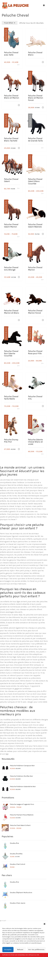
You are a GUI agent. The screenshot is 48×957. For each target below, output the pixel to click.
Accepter (8, 949)
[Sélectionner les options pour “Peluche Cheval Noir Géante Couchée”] (18, 366)
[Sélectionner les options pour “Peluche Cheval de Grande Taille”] (42, 148)
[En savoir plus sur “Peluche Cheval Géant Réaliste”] (43, 234)
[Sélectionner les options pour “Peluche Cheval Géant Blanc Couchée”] (42, 194)
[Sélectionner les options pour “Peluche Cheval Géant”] (18, 188)
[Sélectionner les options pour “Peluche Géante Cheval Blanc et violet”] (42, 454)
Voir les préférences (36, 949)
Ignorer (45, 955)
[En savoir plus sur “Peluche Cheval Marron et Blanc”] (19, 320)
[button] (44, 924)
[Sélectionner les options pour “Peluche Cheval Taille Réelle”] (18, 409)
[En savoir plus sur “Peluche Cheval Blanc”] (43, 62)
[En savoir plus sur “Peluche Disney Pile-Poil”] (19, 449)
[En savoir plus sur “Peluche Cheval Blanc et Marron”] (19, 105)
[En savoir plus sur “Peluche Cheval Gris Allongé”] (19, 277)
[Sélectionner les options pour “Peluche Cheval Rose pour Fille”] (42, 363)
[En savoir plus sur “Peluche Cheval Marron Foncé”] (43, 320)
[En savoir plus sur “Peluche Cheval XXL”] (43, 406)
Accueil (3, 921)
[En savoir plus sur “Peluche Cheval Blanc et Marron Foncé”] (43, 107)
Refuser (20, 949)
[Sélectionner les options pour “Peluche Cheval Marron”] (42, 280)
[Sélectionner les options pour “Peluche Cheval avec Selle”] (18, 65)
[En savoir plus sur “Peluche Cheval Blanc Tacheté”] (19, 148)
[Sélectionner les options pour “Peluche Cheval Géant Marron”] (18, 237)
